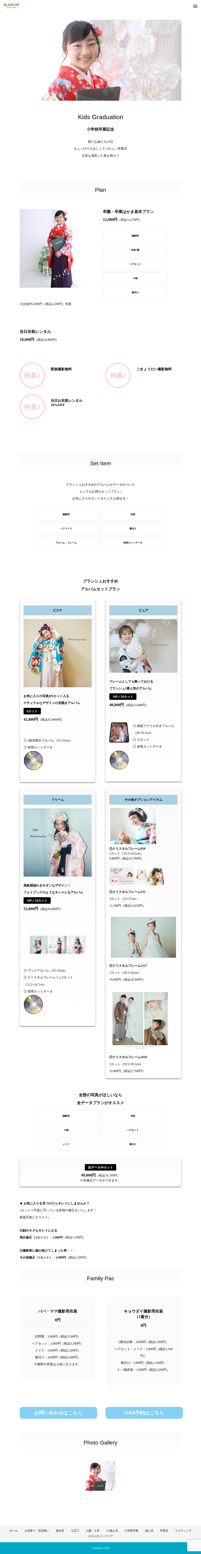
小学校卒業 (131, 1530)
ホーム (14, 1530)
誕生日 (60, 1530)
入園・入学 (93, 1530)
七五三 (75, 1530)
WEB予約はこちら (144, 1412)
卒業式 (164, 1530)
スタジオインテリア (100, 1536)
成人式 (149, 1530)
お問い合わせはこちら (58, 1412)
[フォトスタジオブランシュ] (11, 6)
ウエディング (183, 1530)
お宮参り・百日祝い (37, 1530)
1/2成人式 (112, 1530)
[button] (26, 60)
